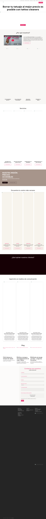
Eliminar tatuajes (5, 356)
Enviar (22, 400)
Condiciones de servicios (38, 411)
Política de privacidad (38, 409)
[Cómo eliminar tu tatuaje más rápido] (9, 354)
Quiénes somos (20, 413)
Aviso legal (36, 410)
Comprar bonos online (21, 410)
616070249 (27, 410)
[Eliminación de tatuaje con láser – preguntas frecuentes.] (36, 355)
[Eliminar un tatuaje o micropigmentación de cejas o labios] (23, 355)
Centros (27, 409)
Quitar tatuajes (20, 409)
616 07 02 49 (8, 372)
